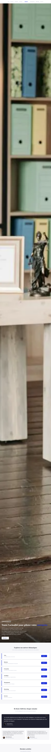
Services (41, 1)
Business (12, 1)
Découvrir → (5, 638)
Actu (8, 1)
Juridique (20, 1)
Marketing (37, 1)
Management (32, 1)
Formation (16, 1)
